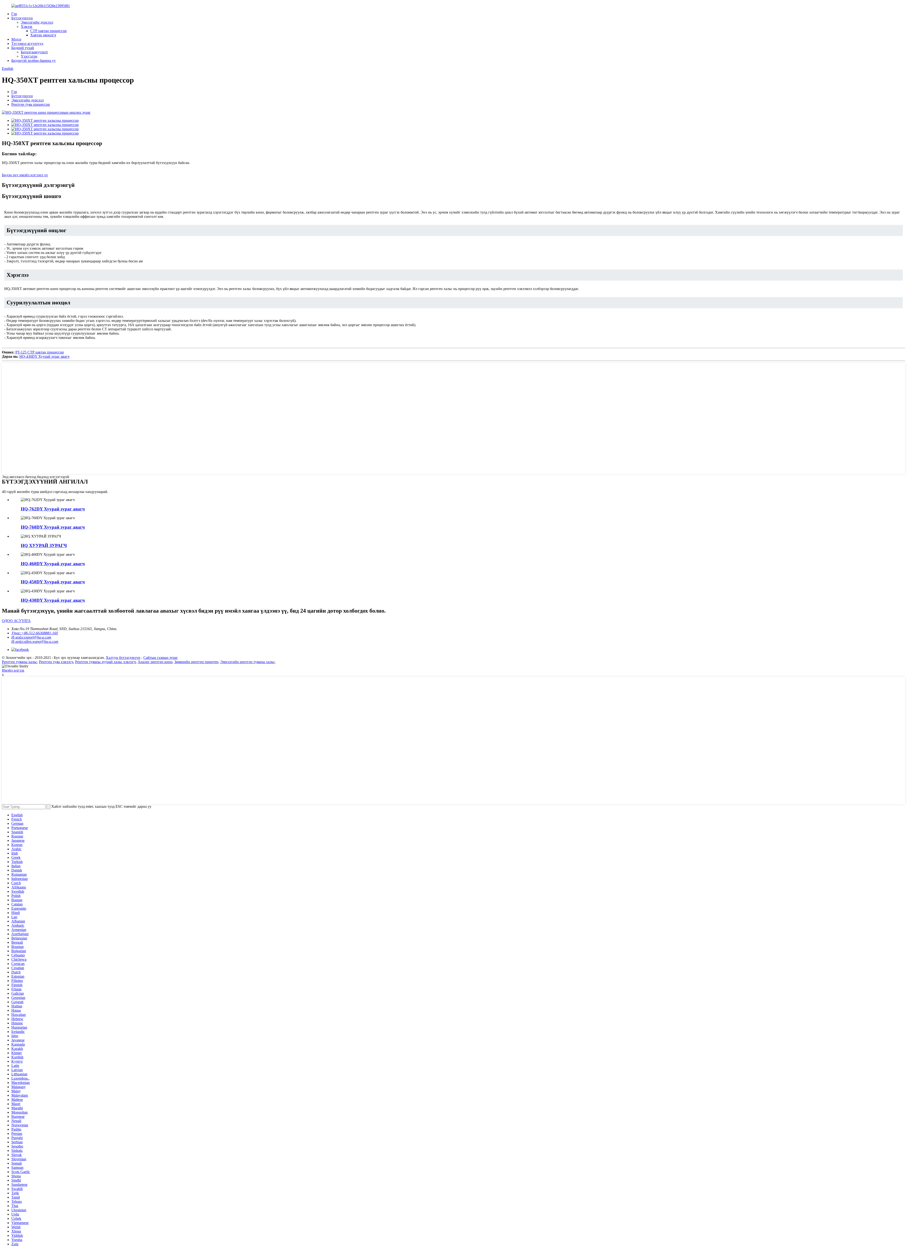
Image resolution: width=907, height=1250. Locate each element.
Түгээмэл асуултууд (27, 44)
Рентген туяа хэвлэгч (56, 662)
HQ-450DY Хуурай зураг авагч (53, 581)
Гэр (14, 14)
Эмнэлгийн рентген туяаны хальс (247, 662)
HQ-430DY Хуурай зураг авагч (44, 356)
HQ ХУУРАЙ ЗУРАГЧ (44, 545)
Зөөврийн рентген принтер (196, 662)
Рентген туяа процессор (30, 104)
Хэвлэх (26, 27)
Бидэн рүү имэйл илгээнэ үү (25, 175)
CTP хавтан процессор (48, 31)
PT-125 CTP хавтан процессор (39, 352)
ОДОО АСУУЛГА (16, 621)
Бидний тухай (22, 48)
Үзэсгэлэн (29, 56)
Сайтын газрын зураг (160, 658)
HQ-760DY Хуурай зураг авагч (53, 527)
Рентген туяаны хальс (19, 662)
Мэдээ (16, 39)
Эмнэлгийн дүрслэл (37, 22)
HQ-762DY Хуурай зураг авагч (53, 508)
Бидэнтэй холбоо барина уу (33, 61)
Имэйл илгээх (13, 670)
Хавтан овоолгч (43, 35)
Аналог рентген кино (155, 662)
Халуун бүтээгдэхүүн (123, 658)
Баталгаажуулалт (34, 52)
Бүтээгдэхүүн (22, 18)
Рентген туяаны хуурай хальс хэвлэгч (105, 662)
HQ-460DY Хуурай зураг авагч (53, 563)
